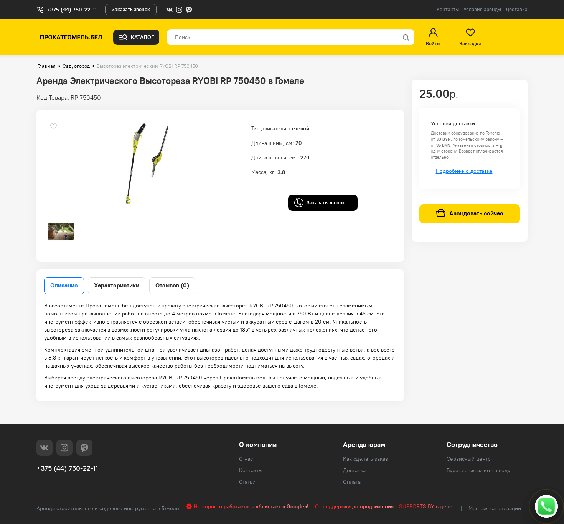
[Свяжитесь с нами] (546, 506)
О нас (246, 458)
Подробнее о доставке (464, 171)
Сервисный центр (469, 458)
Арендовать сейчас (476, 213)
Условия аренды (482, 9)
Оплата (352, 481)
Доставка (517, 9)
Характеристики (116, 285)
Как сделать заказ (365, 458)
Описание (64, 285)
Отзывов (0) (172, 285)
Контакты (448, 9)
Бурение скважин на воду (478, 470)
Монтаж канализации (494, 508)
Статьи (247, 481)
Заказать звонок (131, 9)
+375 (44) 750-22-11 (72, 9)
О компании (258, 444)
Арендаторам (364, 444)
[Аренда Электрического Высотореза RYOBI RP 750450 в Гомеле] (146, 163)
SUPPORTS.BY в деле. (426, 506)
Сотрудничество (472, 444)
